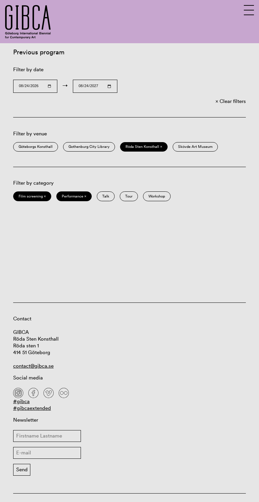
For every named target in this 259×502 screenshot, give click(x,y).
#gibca (21, 401)
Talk (105, 196)
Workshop (156, 196)
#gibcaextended (32, 408)
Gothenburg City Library (89, 146)
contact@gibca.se (33, 366)
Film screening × (32, 196)
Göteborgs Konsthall (36, 146)
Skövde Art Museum (195, 146)
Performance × (74, 196)
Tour (129, 196)
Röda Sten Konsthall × (143, 146)
